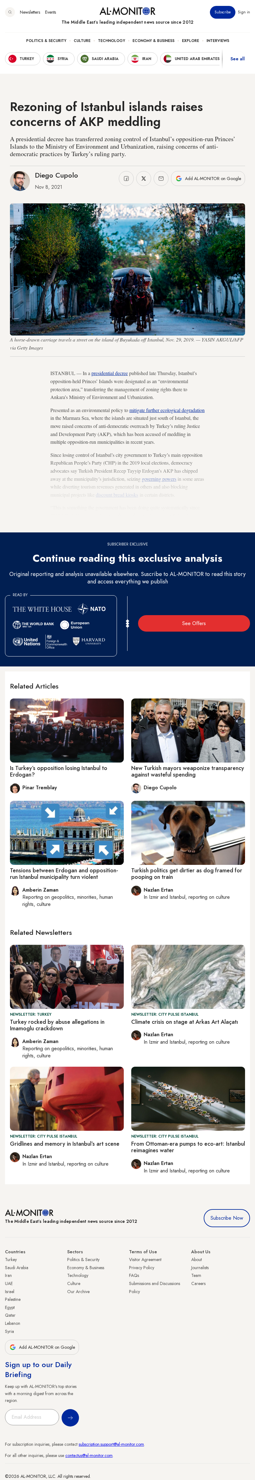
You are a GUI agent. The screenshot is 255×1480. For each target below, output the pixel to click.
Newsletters (30, 12)
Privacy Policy (141, 1267)
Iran (8, 1275)
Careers (198, 1283)
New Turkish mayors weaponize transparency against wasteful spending (187, 771)
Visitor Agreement (145, 1259)
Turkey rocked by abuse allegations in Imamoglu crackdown (57, 1025)
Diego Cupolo (56, 175)
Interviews (217, 41)
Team (196, 1275)
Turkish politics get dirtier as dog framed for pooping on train (186, 873)
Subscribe (223, 12)
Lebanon (12, 1323)
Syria (9, 1331)
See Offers (194, 623)
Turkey (11, 1259)
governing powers (159, 479)
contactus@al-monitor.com (89, 1455)
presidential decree (109, 373)
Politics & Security (46, 41)
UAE (9, 1283)
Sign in (244, 12)
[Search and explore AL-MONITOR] (10, 12)
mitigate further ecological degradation (167, 410)
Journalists (200, 1267)
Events (50, 12)
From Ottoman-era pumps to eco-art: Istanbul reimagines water (188, 1147)
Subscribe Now (227, 1218)
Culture (82, 41)
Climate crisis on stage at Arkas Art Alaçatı (184, 1022)
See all (237, 59)
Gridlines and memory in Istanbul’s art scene (64, 1144)
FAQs (134, 1275)
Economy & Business (153, 41)
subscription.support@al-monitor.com (111, 1444)
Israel (9, 1291)
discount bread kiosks (117, 494)
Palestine (13, 1299)
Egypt (10, 1307)
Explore (190, 41)
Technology (111, 41)
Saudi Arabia (16, 1267)
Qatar (10, 1315)
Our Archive (78, 1291)
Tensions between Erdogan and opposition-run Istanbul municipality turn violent (64, 873)
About (196, 1259)
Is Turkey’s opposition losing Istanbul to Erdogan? (58, 771)
